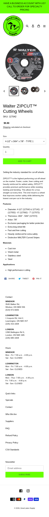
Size (5, 136)
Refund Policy (11, 435)
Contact (8, 407)
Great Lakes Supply (27, 508)
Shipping (6, 127)
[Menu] (44, 26)
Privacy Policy (11, 442)
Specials (9, 400)
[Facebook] (20, 490)
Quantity (6, 147)
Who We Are (11, 414)
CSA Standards (12, 449)
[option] (14, 91)
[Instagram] (28, 490)
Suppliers (9, 421)
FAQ (7, 428)
